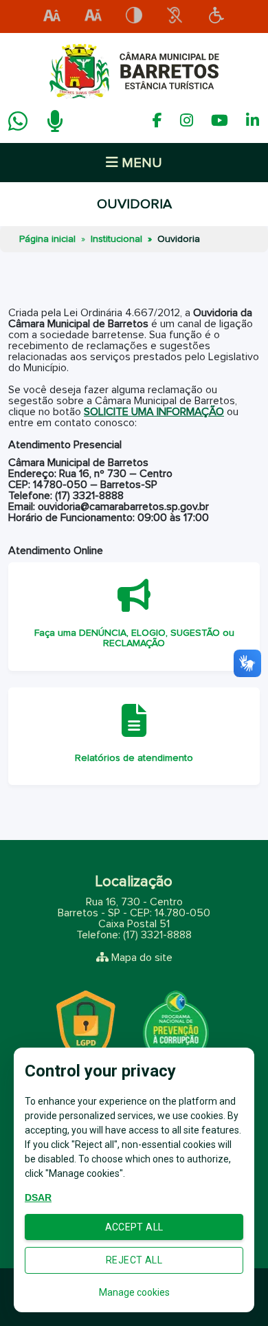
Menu (140, 163)
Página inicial (47, 239)
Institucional (116, 239)
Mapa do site (141, 957)
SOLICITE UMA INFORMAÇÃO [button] (154, 411)
